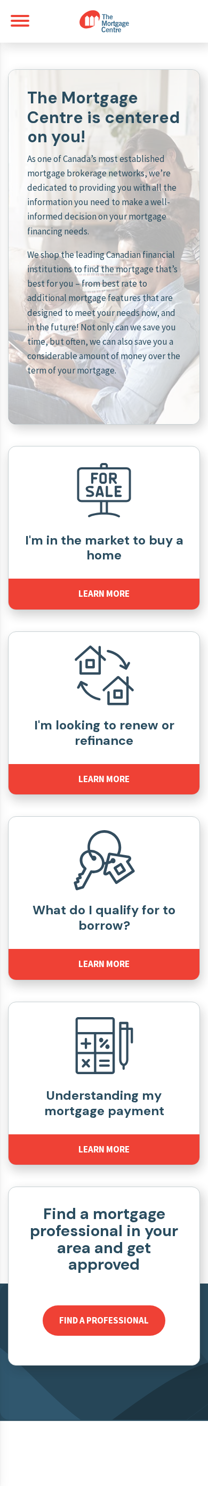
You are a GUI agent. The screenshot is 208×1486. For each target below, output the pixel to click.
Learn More (104, 593)
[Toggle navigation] (20, 21)
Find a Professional (104, 1320)
